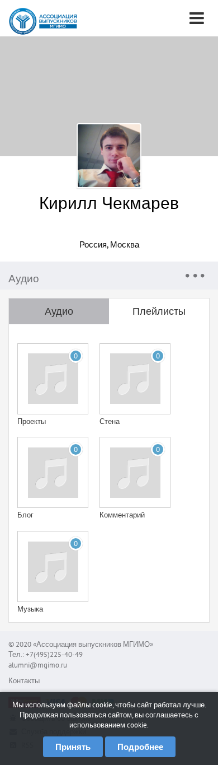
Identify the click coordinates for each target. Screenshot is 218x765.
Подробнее (140, 746)
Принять (73, 746)
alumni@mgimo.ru (37, 665)
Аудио (59, 311)
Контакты (24, 680)
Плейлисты (159, 311)
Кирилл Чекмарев (109, 202)
